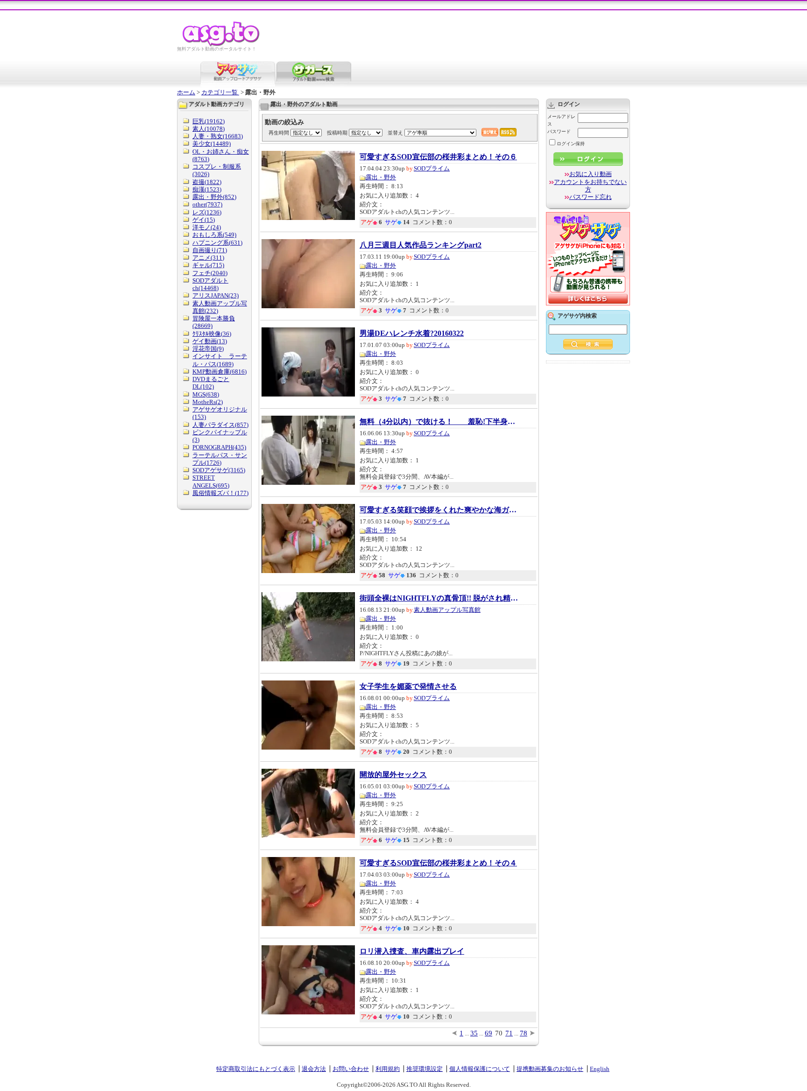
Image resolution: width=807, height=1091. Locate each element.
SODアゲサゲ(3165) (218, 470)
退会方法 (314, 1068)
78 (523, 1033)
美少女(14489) (211, 143)
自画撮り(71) (209, 250)
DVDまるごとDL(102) (210, 382)
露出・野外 (381, 177)
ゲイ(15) (203, 219)
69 (488, 1033)
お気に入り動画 (590, 173)
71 (509, 1033)
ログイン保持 (571, 143)
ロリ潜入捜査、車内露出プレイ (412, 951)
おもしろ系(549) (214, 234)
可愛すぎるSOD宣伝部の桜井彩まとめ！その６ (438, 157)
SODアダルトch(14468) (210, 284)
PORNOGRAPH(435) (219, 447)
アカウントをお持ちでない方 (590, 185)
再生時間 (279, 132)
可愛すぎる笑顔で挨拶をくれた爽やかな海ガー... (439, 510)
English (599, 1068)
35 (474, 1033)
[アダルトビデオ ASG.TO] (221, 44)
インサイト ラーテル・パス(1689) (219, 360)
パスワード (559, 131)
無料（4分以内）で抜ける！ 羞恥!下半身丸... (439, 421)
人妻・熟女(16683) (217, 136)
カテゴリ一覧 (220, 92)
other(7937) (207, 204)
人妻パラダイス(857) (220, 424)
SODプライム (432, 168)
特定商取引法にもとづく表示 (255, 1068)
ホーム (186, 92)
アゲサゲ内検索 (577, 315)
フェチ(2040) (209, 272)
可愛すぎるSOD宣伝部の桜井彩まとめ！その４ (438, 863)
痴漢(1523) (206, 189)
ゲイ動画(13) (209, 341)
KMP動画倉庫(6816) (219, 371)
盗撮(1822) (206, 181)
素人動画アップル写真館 (447, 609)
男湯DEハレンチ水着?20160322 (412, 333)
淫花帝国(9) (208, 348)
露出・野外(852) (214, 196)
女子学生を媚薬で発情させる (408, 686)
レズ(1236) (206, 212)
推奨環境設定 (424, 1068)
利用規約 (387, 1068)
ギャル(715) (208, 265)
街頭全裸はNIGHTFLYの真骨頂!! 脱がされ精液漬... (439, 598)
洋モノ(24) (206, 227)
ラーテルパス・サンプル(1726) (219, 459)
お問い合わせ (351, 1068)
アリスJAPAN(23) (215, 295)
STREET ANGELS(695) (210, 481)
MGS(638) (205, 394)
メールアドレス (561, 120)
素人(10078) (208, 128)
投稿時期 (337, 132)
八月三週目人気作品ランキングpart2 (420, 245)
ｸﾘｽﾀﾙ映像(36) (211, 333)
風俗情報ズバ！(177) (220, 492)
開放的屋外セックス (393, 775)
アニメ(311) (208, 257)
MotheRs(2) (207, 401)
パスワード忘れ (590, 196)
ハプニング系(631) (217, 242)
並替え (395, 132)
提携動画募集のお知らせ (550, 1068)
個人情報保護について (479, 1068)
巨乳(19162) (208, 121)
